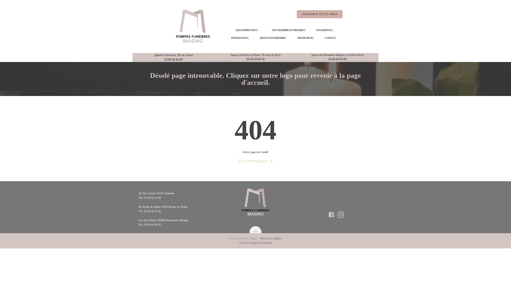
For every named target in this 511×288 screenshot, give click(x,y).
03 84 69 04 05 (337, 59)
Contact (330, 38)
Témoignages (239, 38)
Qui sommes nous (246, 30)
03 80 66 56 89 (173, 59)
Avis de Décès (305, 38)
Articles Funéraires (272, 38)
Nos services (324, 30)
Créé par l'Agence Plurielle (255, 242)
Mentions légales (271, 238)
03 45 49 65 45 (255, 59)
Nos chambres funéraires (288, 30)
